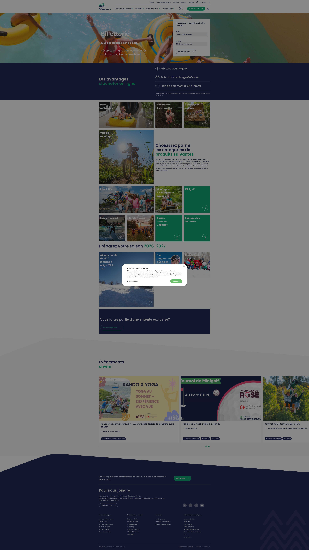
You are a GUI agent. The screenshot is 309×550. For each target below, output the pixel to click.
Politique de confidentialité (150, 277)
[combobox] (184, 266)
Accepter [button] (176, 281)
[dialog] (154, 275)
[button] (132, 281)
